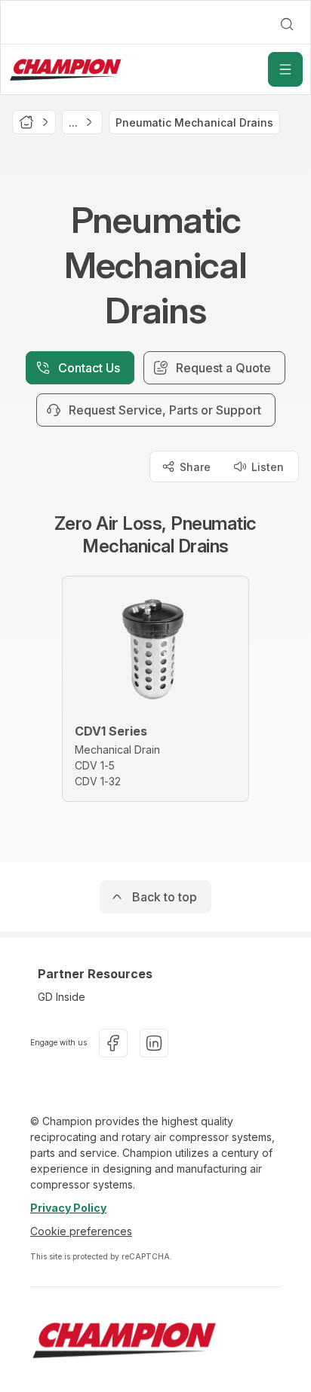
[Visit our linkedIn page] (154, 1043)
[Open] (285, 69)
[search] (286, 24)
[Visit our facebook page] (113, 1043)
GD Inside (61, 996)
